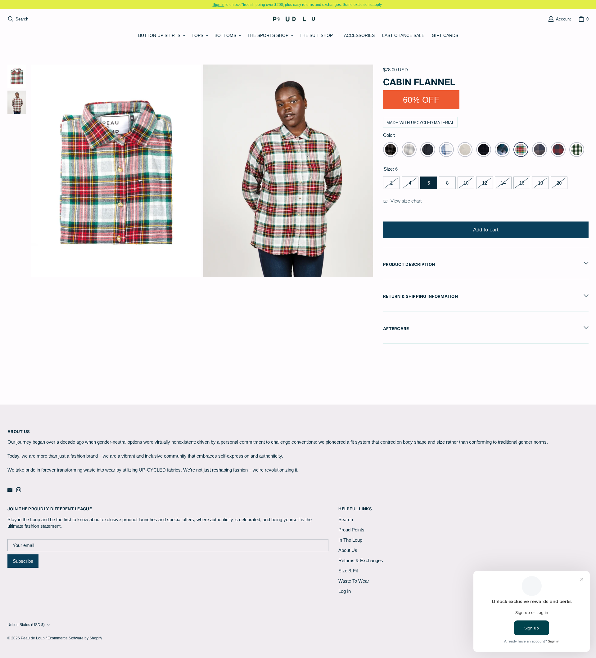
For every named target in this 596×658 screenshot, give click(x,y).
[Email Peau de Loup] (10, 490)
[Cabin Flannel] (520, 149)
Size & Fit (348, 570)
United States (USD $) (26, 624)
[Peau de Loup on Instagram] (18, 490)
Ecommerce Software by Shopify (74, 638)
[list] (202, 171)
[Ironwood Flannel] (558, 149)
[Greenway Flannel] (576, 149)
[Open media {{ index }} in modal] (116, 171)
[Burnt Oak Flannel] (539, 149)
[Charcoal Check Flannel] (390, 149)
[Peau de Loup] (296, 18)
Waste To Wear (353, 581)
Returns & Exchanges (360, 560)
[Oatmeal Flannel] (465, 149)
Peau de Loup (33, 638)
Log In (344, 591)
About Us (347, 550)
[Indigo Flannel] (483, 149)
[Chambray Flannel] (427, 149)
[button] (161, 36)
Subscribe (23, 561)
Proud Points (351, 529)
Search (345, 519)
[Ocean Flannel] (446, 149)
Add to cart (486, 230)
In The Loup (350, 540)
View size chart (406, 201)
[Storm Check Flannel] (409, 149)
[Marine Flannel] (502, 149)
